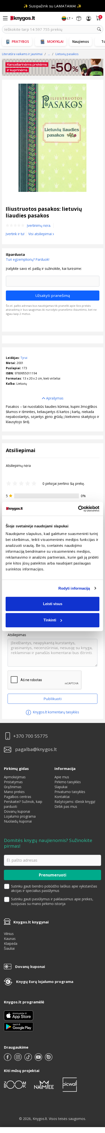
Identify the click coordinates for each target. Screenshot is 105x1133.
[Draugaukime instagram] (18, 1059)
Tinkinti (49, 620)
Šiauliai (9, 948)
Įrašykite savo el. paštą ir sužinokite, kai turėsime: (44, 268)
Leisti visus (52, 604)
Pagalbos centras (17, 796)
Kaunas (10, 938)
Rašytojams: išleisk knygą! (74, 801)
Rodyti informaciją (74, 588)
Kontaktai (62, 796)
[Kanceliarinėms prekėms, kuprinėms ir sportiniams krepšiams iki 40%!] (52, 67)
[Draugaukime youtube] (39, 1059)
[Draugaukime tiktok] (28, 1059)
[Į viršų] (95, 1098)
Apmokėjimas (15, 777)
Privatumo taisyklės (69, 791)
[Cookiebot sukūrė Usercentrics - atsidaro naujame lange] (78, 508)
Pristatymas (13, 782)
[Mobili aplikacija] (18, 1026)
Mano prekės (14, 791)
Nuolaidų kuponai (18, 821)
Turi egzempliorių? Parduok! (27, 259)
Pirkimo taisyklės (67, 782)
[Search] (99, 29)
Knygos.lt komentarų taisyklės (55, 712)
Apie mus (61, 777)
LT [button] (69, 18)
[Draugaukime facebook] (8, 1059)
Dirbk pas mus (65, 806)
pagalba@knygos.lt (36, 749)
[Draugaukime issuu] (48, 1059)
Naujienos (80, 41)
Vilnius (9, 933)
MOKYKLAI (55, 41)
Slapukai (60, 786)
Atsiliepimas (17, 635)
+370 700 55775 (30, 736)
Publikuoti (52, 698)
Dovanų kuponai (17, 811)
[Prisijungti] (89, 18)
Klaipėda (10, 943)
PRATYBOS (20, 41)
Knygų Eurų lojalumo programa (44, 981)
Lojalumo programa (20, 816)
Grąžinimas (12, 786)
